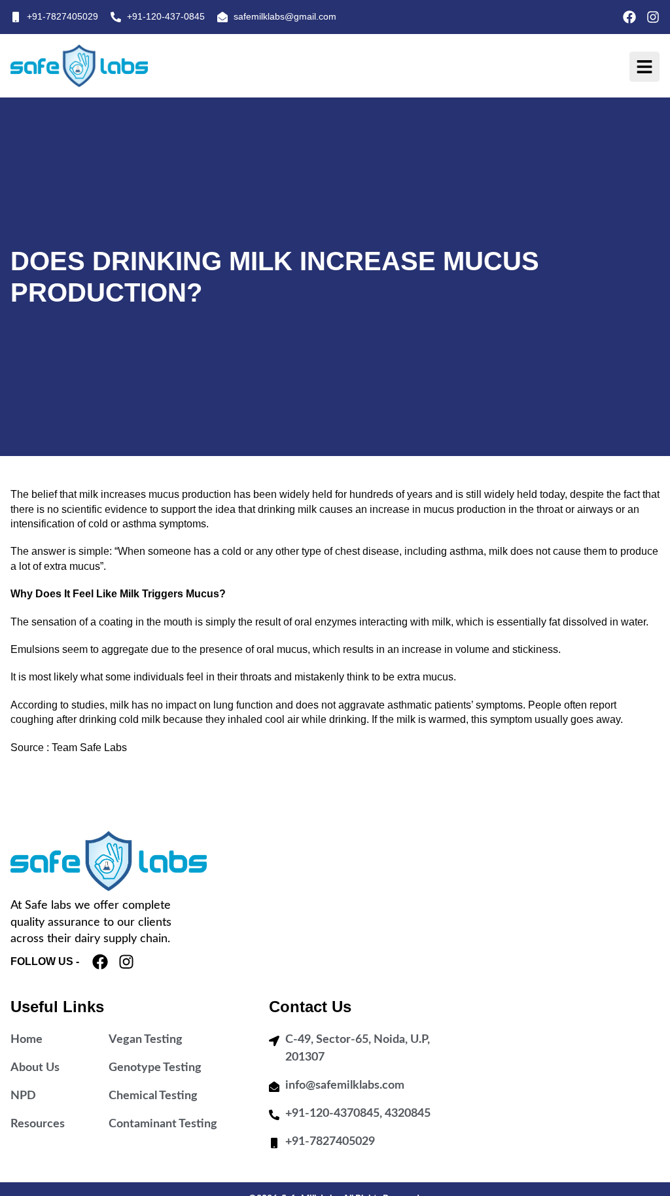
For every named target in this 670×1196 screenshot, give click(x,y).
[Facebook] (629, 17)
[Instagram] (653, 17)
